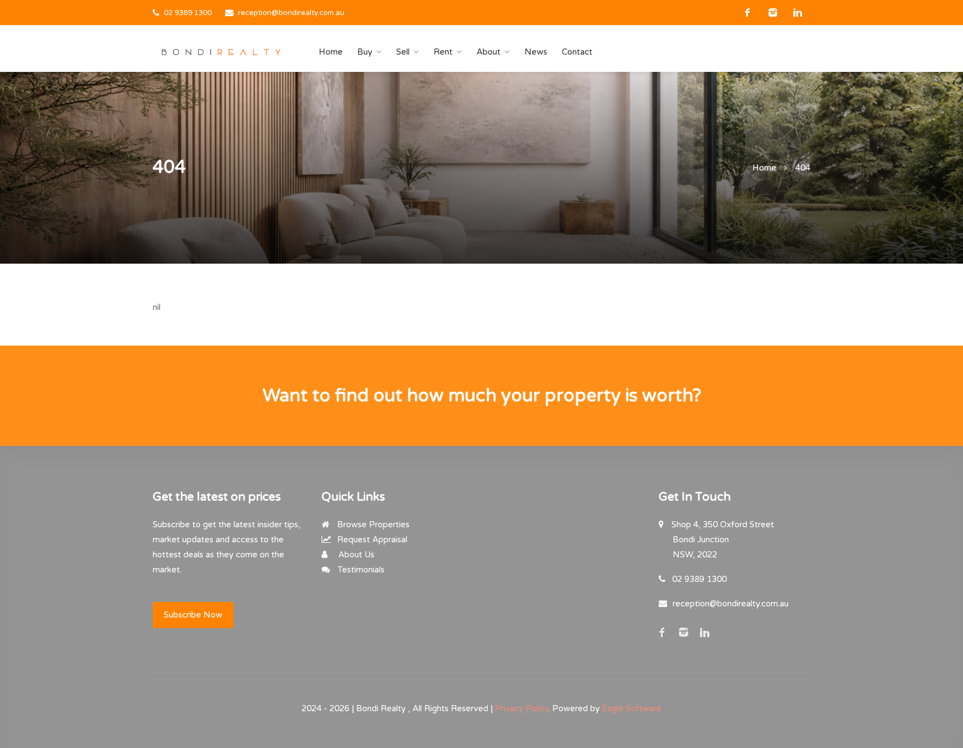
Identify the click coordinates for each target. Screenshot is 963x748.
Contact (577, 52)
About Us (355, 555)
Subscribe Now (193, 615)
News (535, 52)
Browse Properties (372, 524)
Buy (364, 52)
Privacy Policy (521, 708)
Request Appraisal (371, 540)
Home (331, 52)
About (488, 52)
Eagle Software (632, 708)
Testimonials (360, 570)
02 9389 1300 (188, 12)
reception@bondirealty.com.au (291, 12)
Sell (403, 52)
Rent (443, 52)
